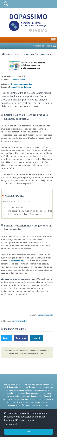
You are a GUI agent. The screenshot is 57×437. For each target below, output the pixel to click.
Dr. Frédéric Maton (17, 79)
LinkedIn (36, 338)
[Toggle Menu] (53, 39)
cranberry (15, 261)
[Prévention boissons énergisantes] (27, 65)
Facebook (21, 338)
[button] (42, 46)
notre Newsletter (19, 321)
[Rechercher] (6, 6)
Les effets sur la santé (21, 87)
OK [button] (28, 432)
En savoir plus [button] (12, 424)
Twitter (6, 338)
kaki (22, 261)
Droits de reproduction (45, 315)
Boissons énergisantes (21, 84)
